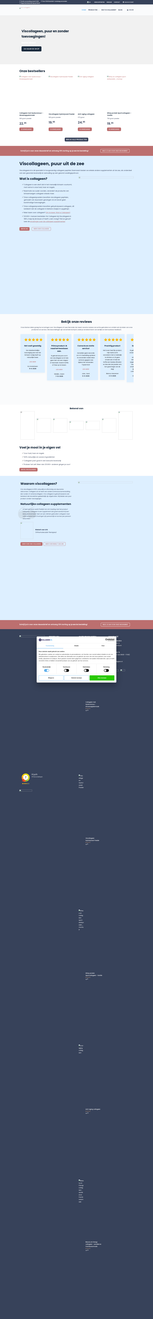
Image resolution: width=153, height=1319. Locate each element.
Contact (117, 2)
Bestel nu (24, 229)
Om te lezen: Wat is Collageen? (58, 212)
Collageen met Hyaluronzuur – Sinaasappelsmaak (31, 114)
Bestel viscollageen (28, 469)
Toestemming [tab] (50, 645)
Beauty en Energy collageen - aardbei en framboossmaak (93, 1244)
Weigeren (51, 678)
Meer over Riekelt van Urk (54, 544)
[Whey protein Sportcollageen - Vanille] (120, 93)
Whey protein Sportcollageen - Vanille (94, 974)
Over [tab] (103, 645)
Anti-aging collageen (86, 114)
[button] (32, 362)
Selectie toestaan (76, 678)
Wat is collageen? (108, 10)
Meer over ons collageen (31, 544)
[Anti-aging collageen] (91, 93)
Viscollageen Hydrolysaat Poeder (62, 114)
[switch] (66, 670)
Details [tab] (76, 645)
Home (84, 10)
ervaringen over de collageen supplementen (47, 221)
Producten (92, 10)
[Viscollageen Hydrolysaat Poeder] (62, 93)
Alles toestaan (102, 678)
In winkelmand (26, 129)
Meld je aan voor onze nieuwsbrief (115, 151)
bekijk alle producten (76, 139)
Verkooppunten (99, 2)
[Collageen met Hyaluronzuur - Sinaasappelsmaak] (32, 93)
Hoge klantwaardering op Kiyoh (30, 3)
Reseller (109, 2)
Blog (120, 10)
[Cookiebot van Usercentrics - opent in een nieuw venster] (106, 640)
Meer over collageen (41, 229)
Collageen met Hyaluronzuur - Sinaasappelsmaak (92, 704)
